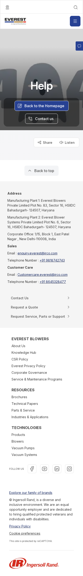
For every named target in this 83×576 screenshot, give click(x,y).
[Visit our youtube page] (44, 468)
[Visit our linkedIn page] (57, 468)
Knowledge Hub (24, 352)
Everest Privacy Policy (28, 366)
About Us (18, 346)
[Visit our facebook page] (32, 468)
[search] (75, 7)
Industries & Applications (30, 417)
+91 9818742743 (52, 260)
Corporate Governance (29, 372)
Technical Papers (25, 404)
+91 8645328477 (53, 282)
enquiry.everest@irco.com (37, 253)
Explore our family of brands (30, 493)
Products (18, 435)
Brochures (19, 397)
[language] (7, 7)
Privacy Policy (20, 526)
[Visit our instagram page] (69, 468)
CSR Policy (20, 359)
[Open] (75, 21)
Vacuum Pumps (23, 448)
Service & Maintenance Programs (37, 379)
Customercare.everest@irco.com (43, 274)
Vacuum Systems (24, 455)
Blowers (18, 441)
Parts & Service (23, 410)
